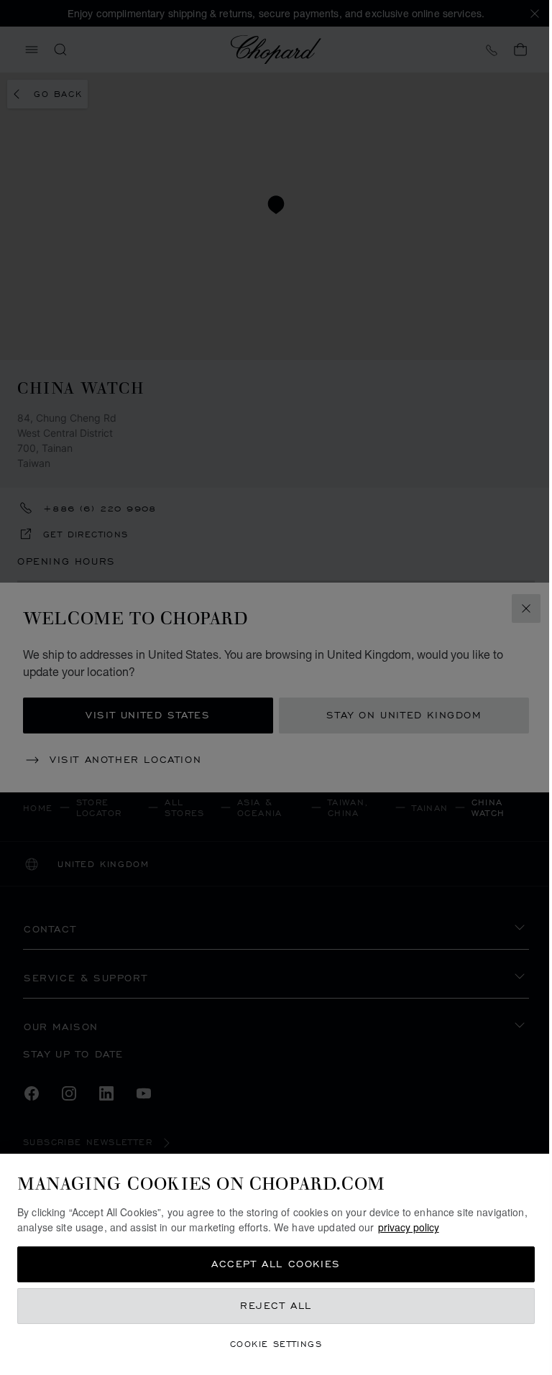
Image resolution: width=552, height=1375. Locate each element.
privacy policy (408, 1227)
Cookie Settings (276, 1343)
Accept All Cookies (276, 1264)
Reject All (276, 1306)
